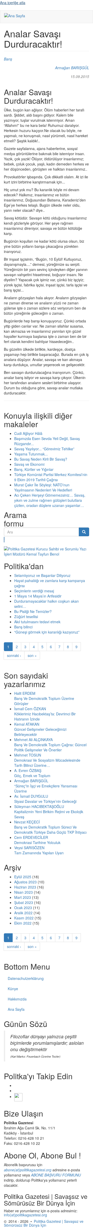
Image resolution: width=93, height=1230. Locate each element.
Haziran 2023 (25, 887)
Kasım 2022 (24, 917)
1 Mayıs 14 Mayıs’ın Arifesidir (37, 596)
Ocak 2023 (23, 907)
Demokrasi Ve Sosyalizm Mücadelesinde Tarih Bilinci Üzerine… (47, 763)
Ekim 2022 (23, 923)
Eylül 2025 (22, 876)
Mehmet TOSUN (27, 755)
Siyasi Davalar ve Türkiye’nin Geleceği (45, 801)
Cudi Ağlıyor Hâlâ (28, 433)
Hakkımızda (17, 998)
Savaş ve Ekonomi (29, 464)
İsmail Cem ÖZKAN (30, 708)
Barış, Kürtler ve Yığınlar (33, 469)
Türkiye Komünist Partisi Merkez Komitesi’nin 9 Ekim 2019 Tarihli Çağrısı (50, 477)
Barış (8, 58)
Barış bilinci (23, 626)
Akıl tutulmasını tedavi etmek (37, 621)
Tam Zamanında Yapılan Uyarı (39, 852)
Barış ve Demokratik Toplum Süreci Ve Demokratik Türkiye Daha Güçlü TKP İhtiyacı (50, 829)
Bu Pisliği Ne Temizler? (33, 611)
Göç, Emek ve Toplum (32, 775)
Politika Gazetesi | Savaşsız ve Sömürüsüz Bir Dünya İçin (43, 1223)
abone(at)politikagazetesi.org (27, 1169)
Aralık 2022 (23, 912)
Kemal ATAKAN (26, 724)
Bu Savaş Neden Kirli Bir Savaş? (40, 459)
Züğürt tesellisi (26, 616)
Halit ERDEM (24, 693)
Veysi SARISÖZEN (29, 847)
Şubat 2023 (23, 902)
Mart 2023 (22, 897)
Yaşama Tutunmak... (31, 453)
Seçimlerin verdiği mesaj (34, 590)
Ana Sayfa (16, 1009)
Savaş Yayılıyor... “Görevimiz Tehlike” (44, 448)
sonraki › (14, 655)
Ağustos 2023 (25, 881)
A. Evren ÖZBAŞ (27, 770)
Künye (13, 988)
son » (32, 655)
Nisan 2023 (23, 892)
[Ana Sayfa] (14, 15)
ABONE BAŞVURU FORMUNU (56, 1175)
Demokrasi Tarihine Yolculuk (37, 842)
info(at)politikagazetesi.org (25, 1214)
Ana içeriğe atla (12, 2)
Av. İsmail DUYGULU (31, 796)
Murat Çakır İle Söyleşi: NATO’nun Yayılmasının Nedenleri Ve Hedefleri (43, 487)
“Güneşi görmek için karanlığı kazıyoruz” (47, 632)
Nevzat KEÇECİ (27, 821)
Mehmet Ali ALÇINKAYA (33, 739)
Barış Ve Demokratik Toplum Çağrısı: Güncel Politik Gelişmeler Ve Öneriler (50, 747)
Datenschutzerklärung (26, 978)
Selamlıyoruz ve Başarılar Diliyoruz (42, 575)
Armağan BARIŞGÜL (72, 67)
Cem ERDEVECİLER (31, 837)
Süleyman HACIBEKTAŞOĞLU (39, 806)
